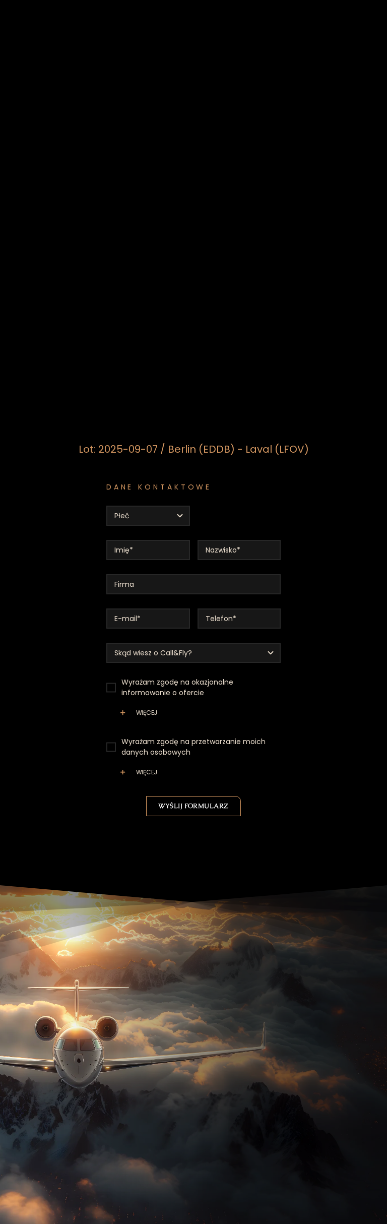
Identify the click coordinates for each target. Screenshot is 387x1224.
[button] (193, 716)
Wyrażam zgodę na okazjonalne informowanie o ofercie (177, 687)
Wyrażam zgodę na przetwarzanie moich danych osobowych (193, 747)
